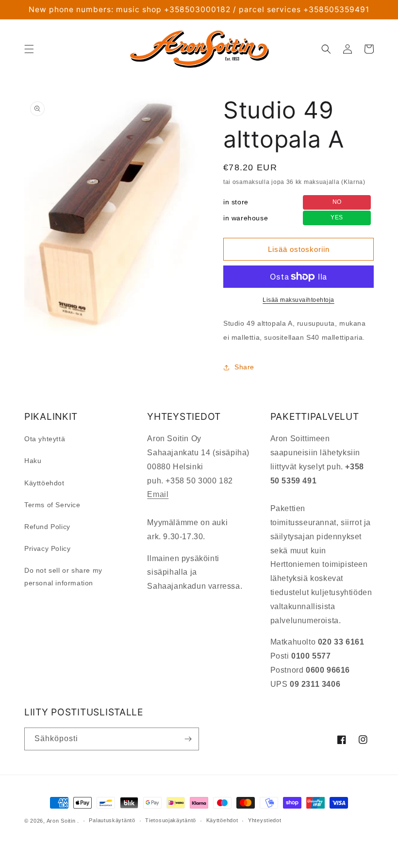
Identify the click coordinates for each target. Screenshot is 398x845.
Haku (32, 460)
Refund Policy (47, 526)
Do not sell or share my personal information (63, 576)
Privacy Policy (47, 548)
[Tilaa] (188, 739)
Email (157, 494)
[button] (29, 49)
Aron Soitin (61, 821)
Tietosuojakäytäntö (170, 820)
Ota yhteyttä (44, 439)
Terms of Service (52, 505)
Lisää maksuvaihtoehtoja (298, 300)
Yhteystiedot (264, 820)
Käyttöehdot (44, 483)
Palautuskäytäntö (112, 820)
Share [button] (244, 367)
